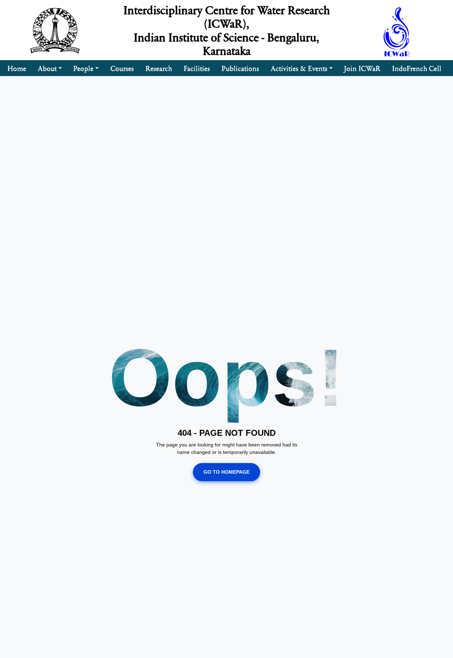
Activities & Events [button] (299, 68)
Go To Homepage (226, 472)
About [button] (47, 68)
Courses (122, 68)
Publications (240, 68)
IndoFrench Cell (416, 68)
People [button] (83, 68)
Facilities (197, 68)
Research (158, 68)
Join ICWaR (362, 68)
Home (16, 68)
